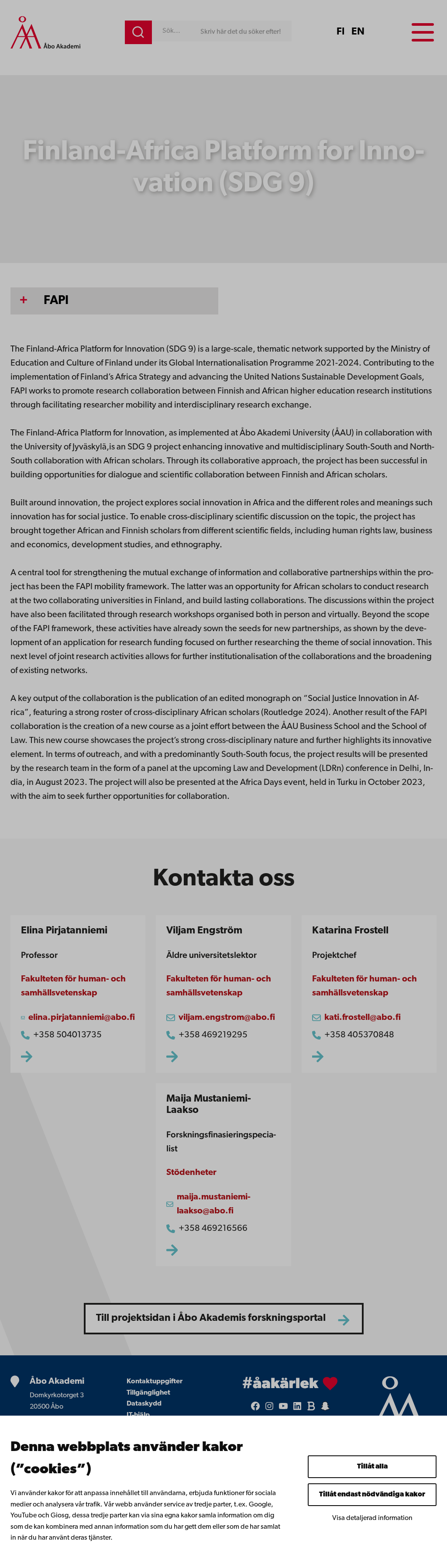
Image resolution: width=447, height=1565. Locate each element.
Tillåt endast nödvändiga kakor (372, 1494)
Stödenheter (191, 1172)
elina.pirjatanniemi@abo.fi (81, 1017)
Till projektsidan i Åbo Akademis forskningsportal (211, 1318)
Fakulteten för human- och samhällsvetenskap (73, 986)
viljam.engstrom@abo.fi (227, 1017)
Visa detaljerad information (372, 1518)
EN (357, 32)
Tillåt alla (372, 1466)
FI (340, 32)
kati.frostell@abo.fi (362, 1017)
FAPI (56, 301)
